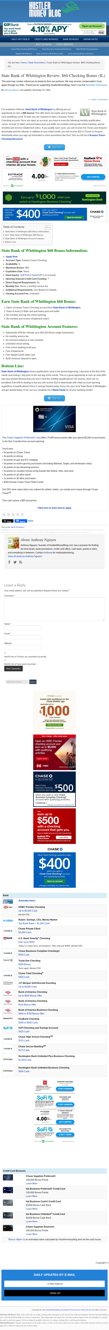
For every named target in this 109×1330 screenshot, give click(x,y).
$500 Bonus (24, 964)
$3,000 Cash (24, 932)
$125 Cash (24, 1040)
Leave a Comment (99, 99)
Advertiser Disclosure (96, 85)
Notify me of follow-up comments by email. (25, 656)
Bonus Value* (16, 1239)
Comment (9, 595)
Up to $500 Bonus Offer (30, 995)
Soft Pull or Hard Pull (30, 275)
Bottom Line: (10, 242)
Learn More (31, 1183)
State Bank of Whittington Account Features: (25, 238)
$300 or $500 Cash (28, 1022)
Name (7, 623)
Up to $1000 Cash (27, 987)
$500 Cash (24, 954)
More (30, 521)
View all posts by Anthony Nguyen (25, 556)
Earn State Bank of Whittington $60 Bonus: (24, 235)
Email (7, 633)
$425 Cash (24, 1031)
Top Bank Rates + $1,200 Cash (34, 923)
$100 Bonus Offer (27, 1004)
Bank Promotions (17, 527)
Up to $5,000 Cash (27, 911)
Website (8, 643)
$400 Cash (24, 977)
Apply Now (11, 256)
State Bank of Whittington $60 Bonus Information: (27, 231)
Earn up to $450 (26, 942)
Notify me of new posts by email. (20, 664)
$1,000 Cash (24, 1060)
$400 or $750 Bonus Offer (31, 1013)
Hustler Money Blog (54, 9)
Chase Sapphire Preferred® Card (23, 437)
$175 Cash (24, 1050)
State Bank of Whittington (15, 371)
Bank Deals (59, 390)
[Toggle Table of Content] (46, 227)
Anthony (48, 552)
